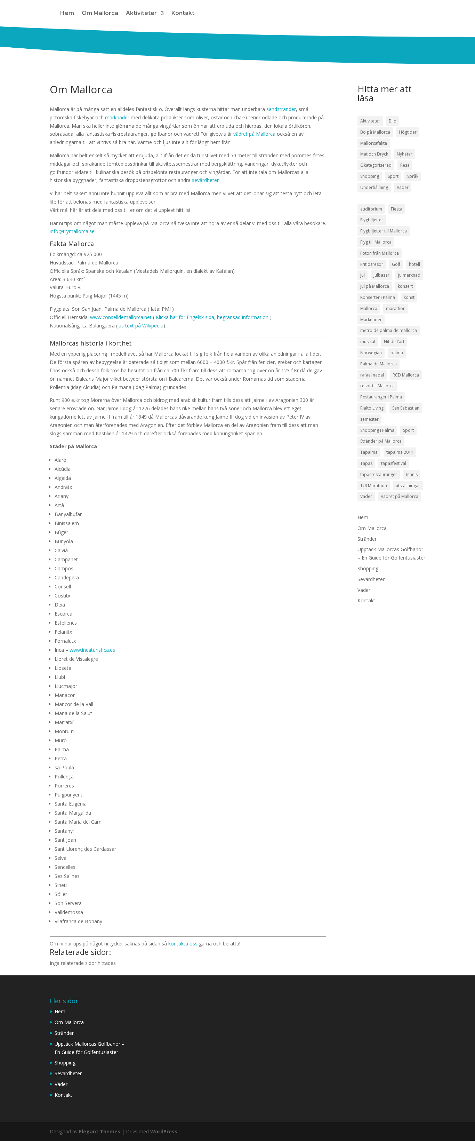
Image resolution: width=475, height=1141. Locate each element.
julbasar (381, 275)
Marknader (371, 320)
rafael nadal (372, 375)
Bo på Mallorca (375, 132)
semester (369, 419)
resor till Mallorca (377, 386)
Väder (403, 187)
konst (409, 297)
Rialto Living (372, 408)
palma (397, 353)
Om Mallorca (100, 13)
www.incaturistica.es (92, 650)
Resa (405, 165)
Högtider (408, 132)
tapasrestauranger (378, 474)
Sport (393, 176)
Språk (412, 176)
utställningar (408, 486)
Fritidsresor (371, 264)
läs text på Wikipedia (140, 325)
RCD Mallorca (406, 375)
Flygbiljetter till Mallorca (383, 231)
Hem (67, 13)
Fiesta (396, 209)
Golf (396, 264)
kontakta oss (183, 943)
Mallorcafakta (373, 143)
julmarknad (409, 275)
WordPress (163, 1131)
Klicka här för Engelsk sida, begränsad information (212, 317)
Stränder (367, 539)
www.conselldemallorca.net (121, 317)
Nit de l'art (394, 341)
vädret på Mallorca (255, 133)
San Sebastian (405, 408)
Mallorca (368, 308)
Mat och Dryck (374, 154)
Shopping (369, 176)
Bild (392, 121)
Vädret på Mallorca (399, 496)
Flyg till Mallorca (376, 242)
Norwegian (371, 353)
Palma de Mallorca (378, 364)
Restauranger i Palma (381, 397)
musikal (367, 341)
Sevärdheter (371, 579)
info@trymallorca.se (72, 231)
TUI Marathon (373, 486)
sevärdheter (205, 180)
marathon (395, 308)
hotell (414, 264)
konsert (405, 286)
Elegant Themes (99, 1131)
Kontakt (182, 13)
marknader (117, 117)
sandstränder (281, 109)
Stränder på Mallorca (381, 441)
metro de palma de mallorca (388, 330)
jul (362, 275)
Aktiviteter (141, 13)
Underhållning (374, 187)
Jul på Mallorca (374, 286)
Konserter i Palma (377, 297)
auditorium (371, 209)
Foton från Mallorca (379, 253)
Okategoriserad (376, 165)
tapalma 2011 (399, 452)
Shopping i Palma (377, 430)
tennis (412, 474)
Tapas (366, 463)
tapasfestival (393, 463)
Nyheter (404, 154)
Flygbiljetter (371, 220)
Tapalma (369, 452)
